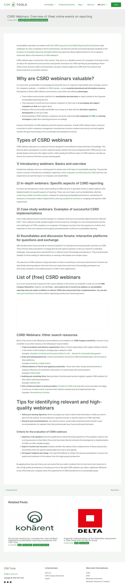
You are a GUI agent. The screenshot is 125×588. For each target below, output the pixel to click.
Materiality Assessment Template (98, 581)
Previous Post (10, 490)
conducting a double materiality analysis (32, 195)
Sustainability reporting (38, 20)
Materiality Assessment (94, 579)
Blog (80, 5)
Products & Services (67, 5)
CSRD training (53, 88)
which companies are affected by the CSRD (78, 173)
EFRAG (32, 373)
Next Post (116, 490)
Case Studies (27, 545)
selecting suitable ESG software (67, 199)
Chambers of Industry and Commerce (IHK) (46, 353)
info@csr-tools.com (11, 574)
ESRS (19, 222)
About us (90, 5)
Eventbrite (34, 363)
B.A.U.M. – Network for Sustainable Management (82, 353)
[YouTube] (8, 582)
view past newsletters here (27, 293)
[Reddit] (11, 582)
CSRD (26, 20)
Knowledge (49, 5)
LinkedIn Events (44, 363)
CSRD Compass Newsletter (54, 576)
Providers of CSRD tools (67, 386)
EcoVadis (45, 393)
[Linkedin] (5, 582)
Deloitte (33, 383)
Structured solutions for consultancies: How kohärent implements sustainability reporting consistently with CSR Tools (33, 540)
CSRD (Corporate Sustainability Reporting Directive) (74, 45)
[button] (116, 4)
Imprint (47, 579)
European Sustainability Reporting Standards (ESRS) (37, 52)
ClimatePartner (36, 393)
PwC (38, 383)
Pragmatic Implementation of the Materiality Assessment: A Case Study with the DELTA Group (90, 539)
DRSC (38, 373)
